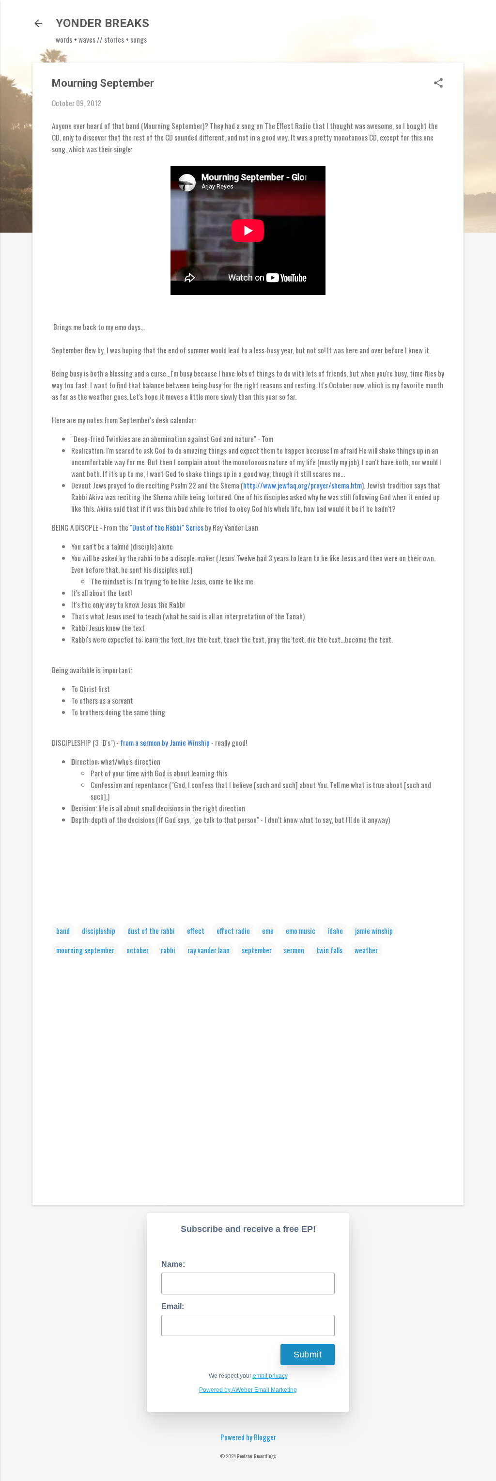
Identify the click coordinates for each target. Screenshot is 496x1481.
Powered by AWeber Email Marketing (248, 1389)
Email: (172, 1306)
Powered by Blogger (248, 1437)
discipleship (98, 930)
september (257, 950)
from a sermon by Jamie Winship (165, 742)
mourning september (85, 950)
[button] (438, 83)
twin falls (329, 950)
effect (195, 930)
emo (268, 930)
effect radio (233, 930)
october (137, 950)
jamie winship (374, 930)
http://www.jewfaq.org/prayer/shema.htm (302, 485)
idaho (335, 930)
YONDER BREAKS (102, 23)
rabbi (168, 950)
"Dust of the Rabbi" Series (167, 527)
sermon (294, 950)
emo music (300, 930)
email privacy (270, 1375)
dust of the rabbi (151, 930)
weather (366, 950)
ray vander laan (208, 950)
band (63, 930)
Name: (173, 1264)
